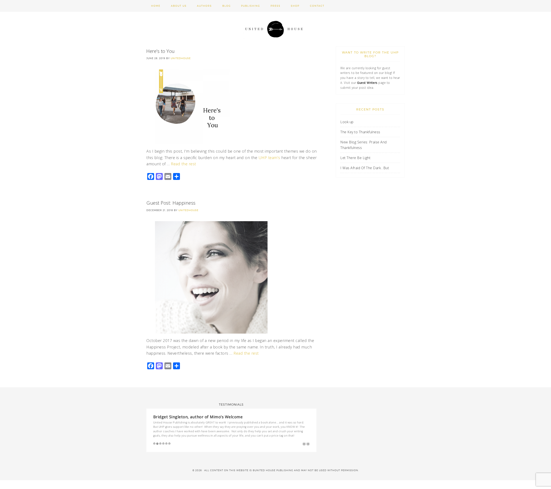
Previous (304, 444)
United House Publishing (275, 29)
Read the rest (183, 163)
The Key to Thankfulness (360, 132)
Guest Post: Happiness (171, 202)
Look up (347, 122)
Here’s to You (160, 51)
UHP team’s (269, 157)
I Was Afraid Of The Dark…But (364, 168)
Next (308, 444)
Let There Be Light (355, 157)
